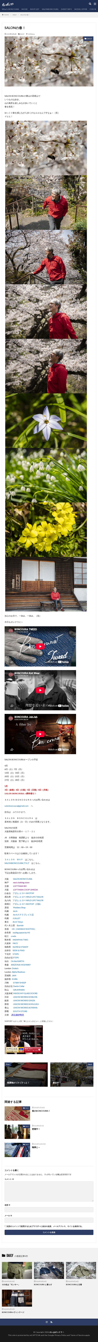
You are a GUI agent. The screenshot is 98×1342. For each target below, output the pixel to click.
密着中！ (36, 1129)
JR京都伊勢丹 (17, 1015)
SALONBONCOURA (50, 9)
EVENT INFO (66, 9)
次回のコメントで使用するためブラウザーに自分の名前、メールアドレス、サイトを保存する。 (45, 1226)
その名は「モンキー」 (11, 1284)
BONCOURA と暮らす (43, 1284)
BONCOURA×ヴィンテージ (13, 1312)
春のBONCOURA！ (41, 1111)
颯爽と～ (36, 1147)
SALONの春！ (25, 15)
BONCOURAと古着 (74, 1284)
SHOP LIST (34, 9)
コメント (9, 1179)
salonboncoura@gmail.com (16, 806)
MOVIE (25, 9)
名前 (7, 1205)
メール (8, 1215)
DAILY (15, 15)
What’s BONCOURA (10, 9)
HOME (6, 14)
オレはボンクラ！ (56, 1332)
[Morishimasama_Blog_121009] (24, 1053)
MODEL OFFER (80, 9)
